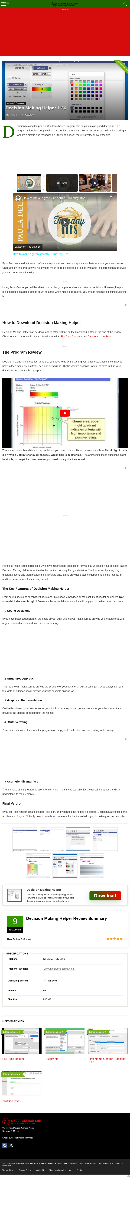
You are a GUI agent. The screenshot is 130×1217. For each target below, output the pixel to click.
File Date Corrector (71, 336)
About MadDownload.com (60, 1170)
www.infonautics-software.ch (59, 968)
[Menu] (4, 4)
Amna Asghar (11, 115)
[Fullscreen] (43, 190)
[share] (111, 196)
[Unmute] (19, 190)
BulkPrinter (52, 1058)
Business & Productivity (25, 64)
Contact (80, 1170)
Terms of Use (8, 1170)
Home (8, 64)
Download (105, 895)
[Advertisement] (65, 34)
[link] (18, 198)
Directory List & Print (99, 336)
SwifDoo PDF (11, 1101)
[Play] (15, 190)
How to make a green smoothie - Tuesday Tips (54, 198)
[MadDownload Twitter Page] (10, 1145)
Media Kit (40, 1170)
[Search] (125, 4)
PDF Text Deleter (13, 1058)
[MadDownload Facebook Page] (4, 1145)
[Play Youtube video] (65, 413)
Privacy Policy (25, 1170)
